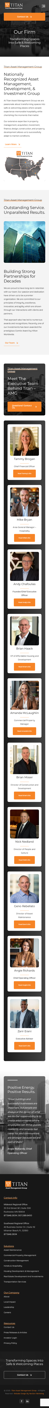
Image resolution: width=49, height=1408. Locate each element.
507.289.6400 (25, 1215)
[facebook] (21, 1401)
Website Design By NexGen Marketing (29, 1394)
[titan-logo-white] (14, 3)
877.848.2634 (10, 1215)
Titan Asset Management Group (23, 1390)
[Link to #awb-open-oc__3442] (43, 6)
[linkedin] (27, 1401)
